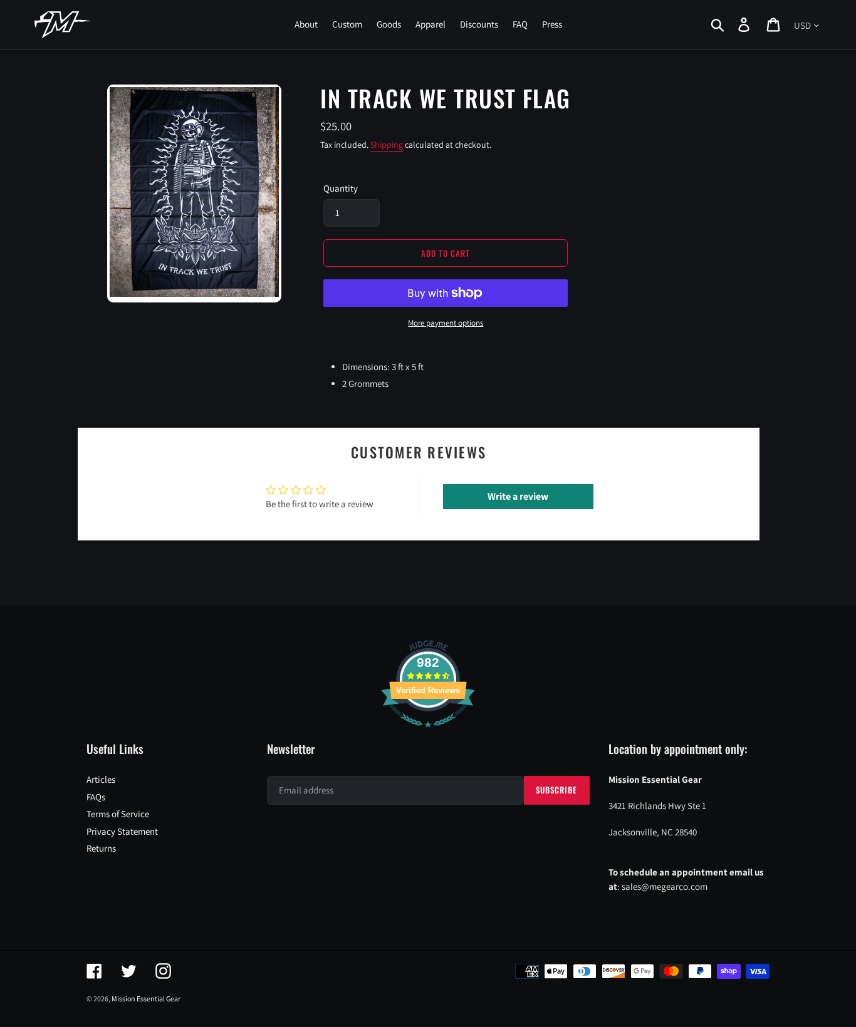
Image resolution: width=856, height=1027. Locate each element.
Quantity (340, 188)
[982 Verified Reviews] (428, 734)
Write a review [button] (518, 496)
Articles (100, 779)
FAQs (95, 797)
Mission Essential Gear (146, 998)
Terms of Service (117, 814)
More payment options (445, 322)
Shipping (386, 144)
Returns (101, 848)
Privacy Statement (122, 831)
